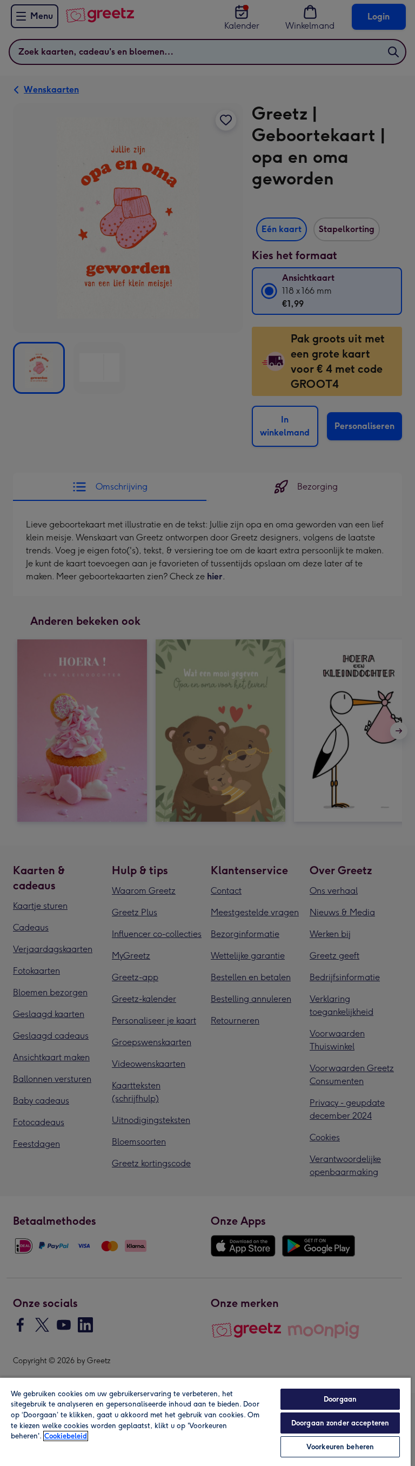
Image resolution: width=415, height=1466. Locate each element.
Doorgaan (340, 1399)
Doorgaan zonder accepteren (340, 1423)
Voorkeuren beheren (340, 1447)
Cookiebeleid (65, 1436)
